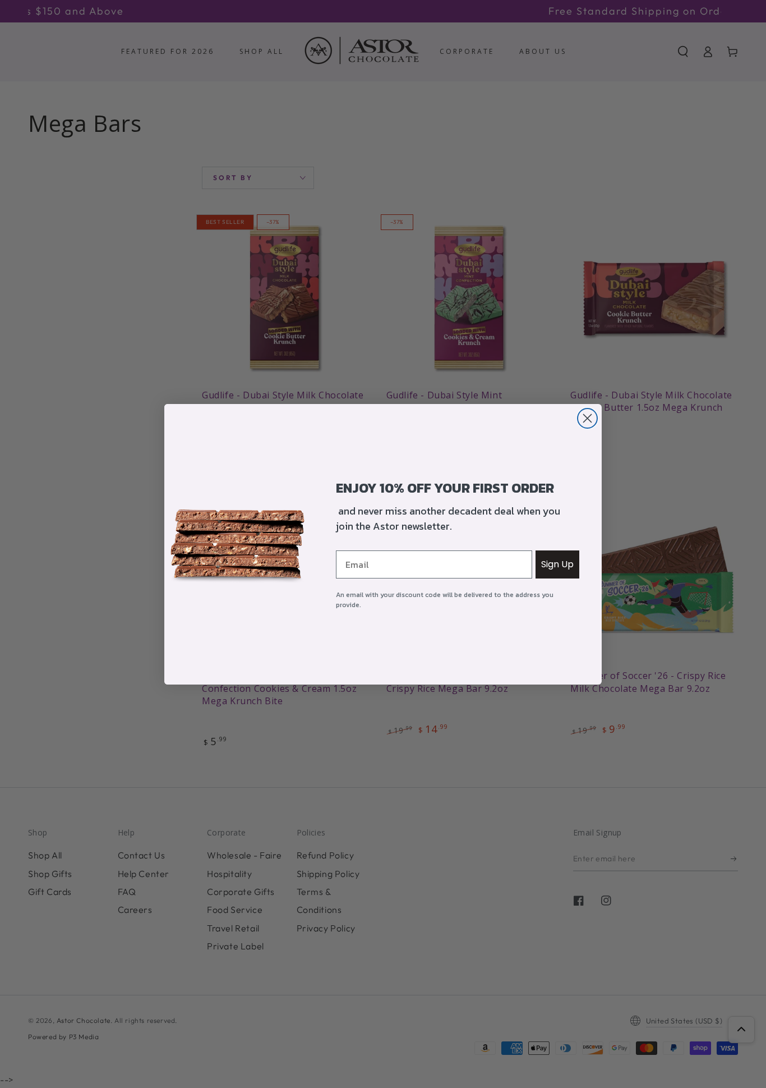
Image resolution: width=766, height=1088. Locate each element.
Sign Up (557, 564)
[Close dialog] (587, 418)
